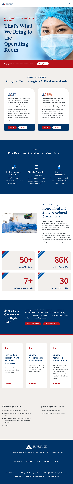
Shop (38, 461)
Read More (8, 383)
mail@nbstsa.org (57, 452)
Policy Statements (53, 476)
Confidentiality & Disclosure (35, 476)
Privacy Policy (19, 476)
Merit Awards (18, 461)
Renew (23, 127)
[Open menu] (69, 3)
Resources (29, 461)
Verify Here (42, 64)
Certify (12, 127)
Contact (56, 461)
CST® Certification (33, 324)
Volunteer (47, 461)
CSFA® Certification (51, 324)
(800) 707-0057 (44, 452)
